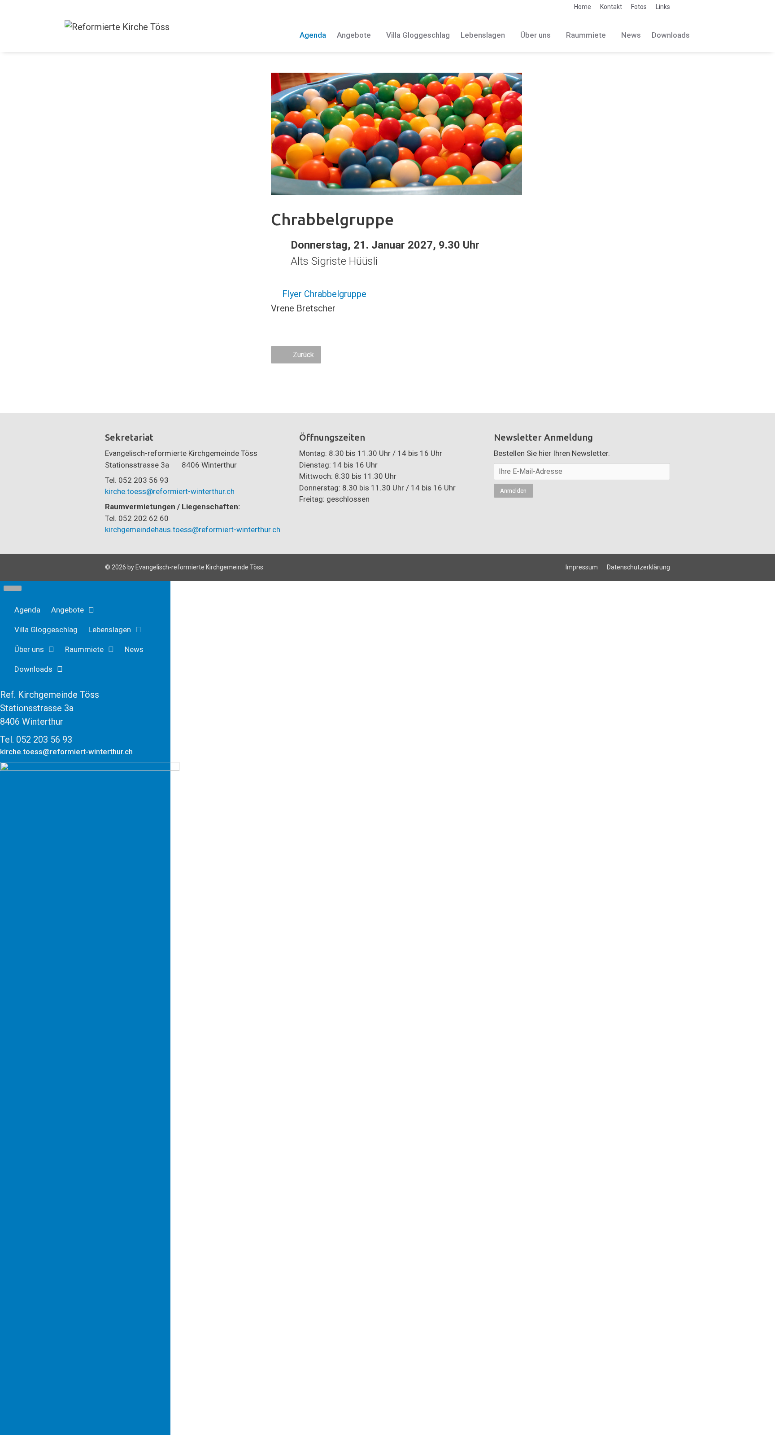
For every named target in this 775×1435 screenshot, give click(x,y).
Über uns (535, 35)
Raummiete (586, 35)
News (631, 35)
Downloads (671, 35)
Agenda (313, 35)
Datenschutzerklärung (638, 567)
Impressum (582, 567)
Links (663, 6)
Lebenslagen (483, 35)
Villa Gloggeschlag (418, 35)
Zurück (303, 354)
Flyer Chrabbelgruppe (324, 294)
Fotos (639, 6)
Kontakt (611, 6)
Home (582, 6)
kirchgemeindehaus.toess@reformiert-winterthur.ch (192, 529)
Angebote (354, 35)
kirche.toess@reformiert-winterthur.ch (170, 491)
